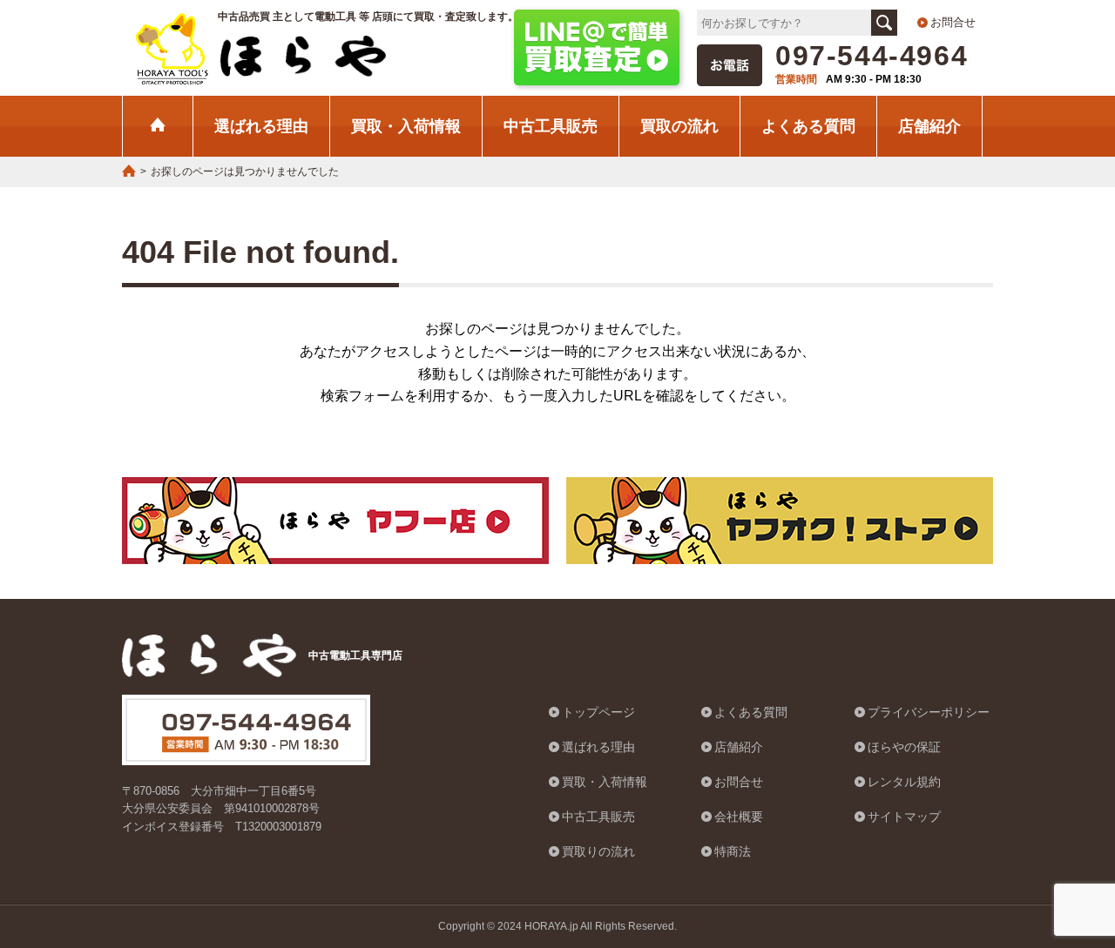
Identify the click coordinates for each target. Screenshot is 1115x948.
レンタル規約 (904, 782)
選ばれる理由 (261, 126)
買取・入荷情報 (406, 126)
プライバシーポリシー (929, 712)
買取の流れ (679, 126)
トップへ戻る (1058, 847)
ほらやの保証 (904, 747)
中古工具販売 (550, 126)
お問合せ (953, 22)
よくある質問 (808, 126)
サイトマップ (904, 817)
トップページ (598, 712)
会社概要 (738, 817)
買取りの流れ (598, 851)
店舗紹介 (929, 126)
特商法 (732, 851)
